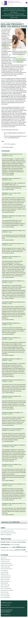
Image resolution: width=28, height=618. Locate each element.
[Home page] (11, 4)
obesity (18, 544)
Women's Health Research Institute (8, 532)
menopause (5, 544)
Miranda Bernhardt (5, 577)
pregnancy (13, 144)
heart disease (22, 542)
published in (7, 90)
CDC (5, 144)
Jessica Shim (3, 572)
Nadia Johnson (4, 586)
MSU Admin (3, 583)
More (26, 551)
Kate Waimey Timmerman (6, 590)
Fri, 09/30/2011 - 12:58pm (8, 446)
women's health (20, 550)
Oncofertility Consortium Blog (7, 531)
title (26, 2)
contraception (14, 542)
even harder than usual (9, 83)
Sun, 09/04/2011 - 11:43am (14, 430)
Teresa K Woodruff (5, 597)
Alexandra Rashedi (5, 559)
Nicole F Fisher (4, 584)
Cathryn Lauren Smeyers (6, 565)
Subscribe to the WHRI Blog (10, 522)
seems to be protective (9, 101)
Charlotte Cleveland (5, 563)
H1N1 (8, 144)
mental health (13, 544)
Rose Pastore (4, 592)
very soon (3, 98)
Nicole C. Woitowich (5, 588)
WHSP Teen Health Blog (6, 534)
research (10, 547)
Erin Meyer (3, 570)
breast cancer (5, 542)
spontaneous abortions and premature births (12, 95)
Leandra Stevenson (5, 575)
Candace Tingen (13, 193)
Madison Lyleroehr (5, 581)
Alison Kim (3, 557)
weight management (10, 550)
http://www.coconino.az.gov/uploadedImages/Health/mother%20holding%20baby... (19, 60)
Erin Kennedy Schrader (6, 568)
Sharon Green (4, 595)
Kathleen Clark (4, 574)
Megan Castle (4, 579)
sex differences (19, 547)
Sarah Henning (4, 593)
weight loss (3, 550)
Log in (2, 147)
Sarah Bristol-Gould (13, 154)
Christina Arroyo (4, 561)
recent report (7, 56)
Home (2, 22)
